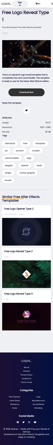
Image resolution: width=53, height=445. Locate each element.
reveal (8, 180)
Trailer (14, 408)
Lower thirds (14, 400)
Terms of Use (26, 382)
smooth (20, 150)
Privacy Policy (26, 375)
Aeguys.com (6, 3)
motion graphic (27, 172)
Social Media (38, 404)
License (26, 371)
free (25, 143)
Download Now (26, 92)
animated (10, 143)
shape (8, 172)
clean (39, 165)
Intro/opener (10, 214)
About (26, 367)
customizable (12, 158)
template (40, 143)
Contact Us (26, 378)
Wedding (38, 408)
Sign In (20, 4)
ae (6, 150)
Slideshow (14, 404)
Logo (5, 32)
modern (36, 150)
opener (24, 165)
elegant (9, 165)
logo (29, 158)
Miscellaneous (38, 400)
